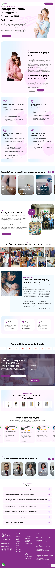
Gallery (17, 545)
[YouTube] (11, 549)
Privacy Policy (19, 551)
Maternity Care (28, 558)
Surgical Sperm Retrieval (28, 554)
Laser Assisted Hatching (28, 550)
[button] (53, 172)
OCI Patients (40, 90)
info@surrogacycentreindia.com (18, 376)
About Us (15, 3)
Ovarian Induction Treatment (28, 544)
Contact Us (18, 549)
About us (18, 536)
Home (11, 3)
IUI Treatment (27, 538)
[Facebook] (2, 549)
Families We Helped (18, 539)
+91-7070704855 (5, 376)
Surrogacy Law (32, 90)
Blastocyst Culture (28, 556)
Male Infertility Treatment (27, 541)
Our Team (18, 541)
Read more (9, 441)
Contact (41, 3)
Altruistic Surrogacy (23, 3)
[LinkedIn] (8, 549)
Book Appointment (48, 3)
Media (17, 543)
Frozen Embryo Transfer (28, 547)
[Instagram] (5, 549)
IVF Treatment (28, 536)
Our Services (31, 3)
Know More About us (6, 233)
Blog (38, 3)
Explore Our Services (17, 35)
